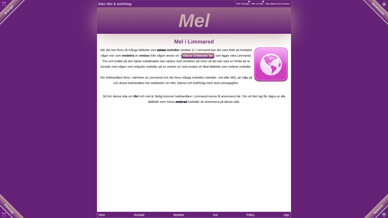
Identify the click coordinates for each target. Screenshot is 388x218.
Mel (194, 20)
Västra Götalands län (198, 55)
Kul (215, 214)
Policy (250, 214)
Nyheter (179, 214)
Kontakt (139, 214)
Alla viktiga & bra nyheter (278, 3)
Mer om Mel (257, 3)
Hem (102, 214)
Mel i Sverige (243, 3)
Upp (286, 214)
